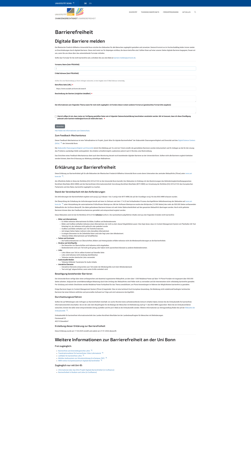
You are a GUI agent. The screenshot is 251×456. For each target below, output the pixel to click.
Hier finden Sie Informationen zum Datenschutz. (72, 131)
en (90, 3)
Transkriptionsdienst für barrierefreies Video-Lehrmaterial (79, 353)
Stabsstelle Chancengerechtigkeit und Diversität (75, 148)
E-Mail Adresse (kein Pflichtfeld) (67, 73)
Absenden (60, 126)
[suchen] (194, 13)
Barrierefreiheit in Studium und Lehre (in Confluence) (77, 372)
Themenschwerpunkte (150, 12)
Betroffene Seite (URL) (63, 85)
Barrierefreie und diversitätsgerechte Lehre (74, 351)
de (85, 3)
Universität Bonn (63, 3)
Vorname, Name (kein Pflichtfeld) (67, 64)
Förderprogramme (171, 12)
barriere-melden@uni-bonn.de (125, 58)
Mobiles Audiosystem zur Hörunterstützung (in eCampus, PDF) (81, 358)
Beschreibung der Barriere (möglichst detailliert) (73, 94)
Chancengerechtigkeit (66, 18)
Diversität (133, 12)
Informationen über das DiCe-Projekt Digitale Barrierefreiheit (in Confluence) (86, 370)
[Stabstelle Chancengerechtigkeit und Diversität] (69, 12)
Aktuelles (186, 12)
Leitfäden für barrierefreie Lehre (70, 356)
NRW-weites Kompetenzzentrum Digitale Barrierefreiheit (79, 361)
